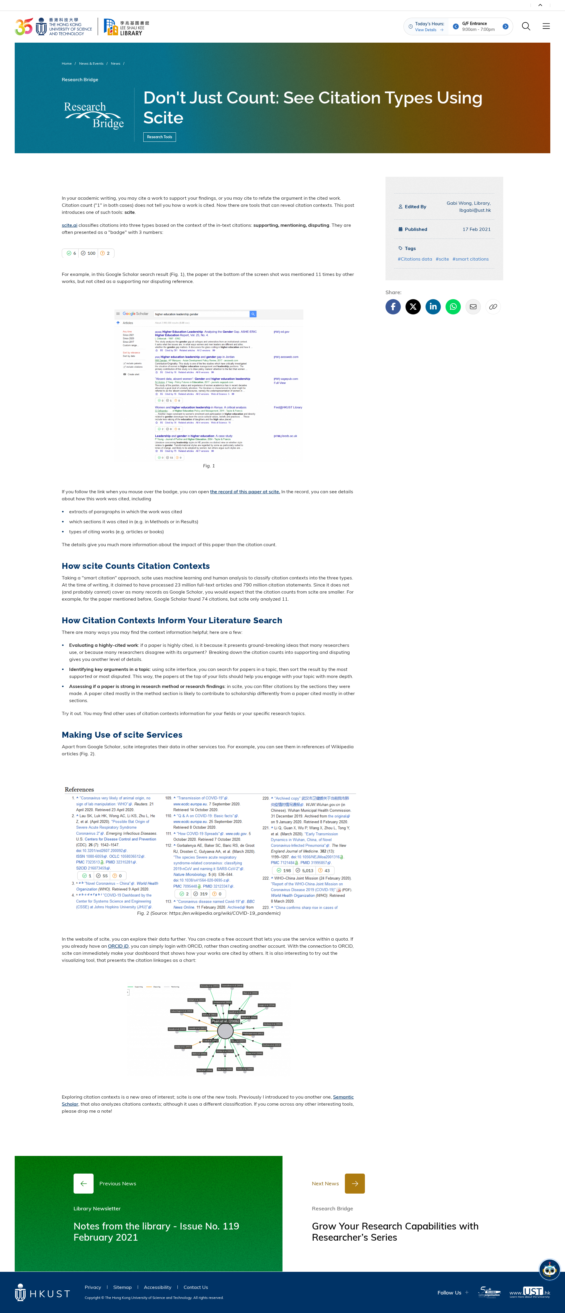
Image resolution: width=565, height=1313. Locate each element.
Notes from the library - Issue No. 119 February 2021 (156, 1231)
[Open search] (526, 26)
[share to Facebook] (393, 306)
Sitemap (122, 1287)
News (115, 63)
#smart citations (471, 259)
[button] (456, 26)
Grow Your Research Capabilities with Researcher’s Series (395, 1231)
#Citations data (415, 259)
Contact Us (196, 1287)
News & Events (91, 63)
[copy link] (493, 306)
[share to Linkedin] (433, 306)
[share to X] (413, 306)
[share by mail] (473, 306)
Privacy (93, 1287)
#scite (442, 259)
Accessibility (158, 1287)
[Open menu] (546, 26)
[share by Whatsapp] (453, 306)
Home (67, 63)
